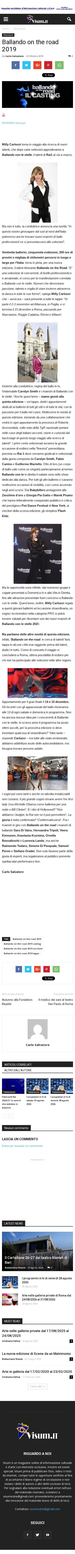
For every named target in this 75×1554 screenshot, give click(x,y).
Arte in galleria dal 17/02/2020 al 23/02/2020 (37, 1372)
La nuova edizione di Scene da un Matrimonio (36, 1354)
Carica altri (36, 1386)
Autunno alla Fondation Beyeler (17, 1002)
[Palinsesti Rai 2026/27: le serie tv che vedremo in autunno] (13, 1086)
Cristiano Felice (11, 1340)
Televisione (8, 35)
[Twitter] (38, 1535)
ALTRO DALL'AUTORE (18, 1070)
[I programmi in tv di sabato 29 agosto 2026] (37, 1086)
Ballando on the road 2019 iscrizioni (23, 948)
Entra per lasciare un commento (22, 1145)
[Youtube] (48, 1535)
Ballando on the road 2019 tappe (21, 953)
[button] (69, 19)
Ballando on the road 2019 (27, 938)
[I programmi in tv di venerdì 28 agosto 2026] (62, 1086)
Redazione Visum (15, 1267)
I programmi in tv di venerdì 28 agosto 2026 (60, 1100)
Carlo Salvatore (14, 56)
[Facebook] (28, 1535)
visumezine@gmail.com (45, 1509)
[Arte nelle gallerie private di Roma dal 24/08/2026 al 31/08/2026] (10, 1299)
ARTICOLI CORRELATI (17, 1064)
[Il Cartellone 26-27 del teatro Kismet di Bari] (37, 1251)
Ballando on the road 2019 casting (22, 943)
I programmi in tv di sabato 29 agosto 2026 (36, 1100)
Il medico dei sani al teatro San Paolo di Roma (55, 1002)
